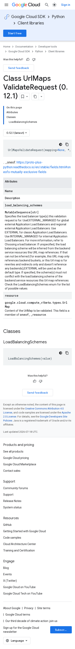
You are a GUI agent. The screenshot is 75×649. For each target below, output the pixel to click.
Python (58, 16)
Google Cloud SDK (28, 16)
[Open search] (46, 4)
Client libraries (31, 23)
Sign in (65, 4)
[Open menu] (6, 5)
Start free (15, 33)
